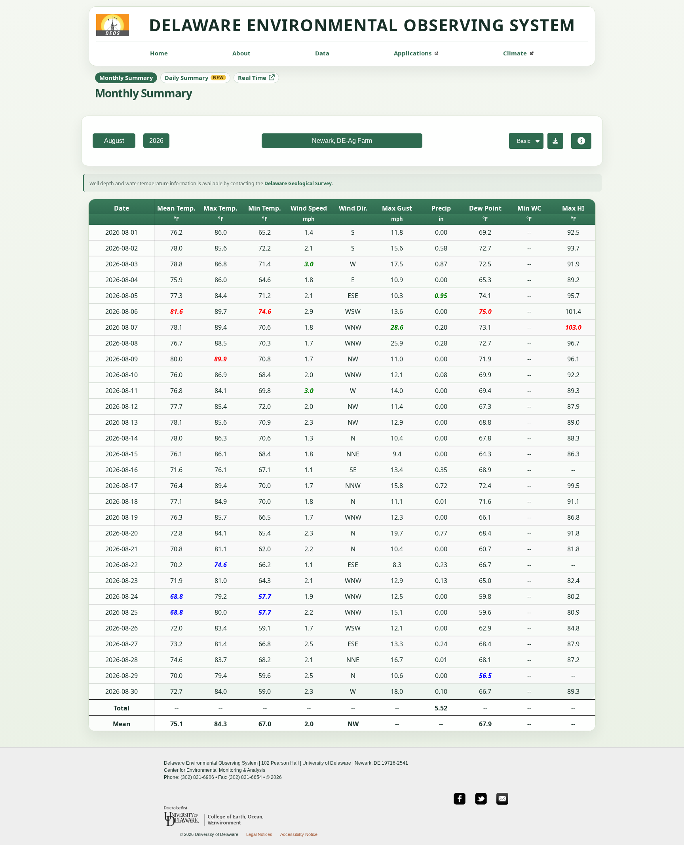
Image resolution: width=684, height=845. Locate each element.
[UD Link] (182, 823)
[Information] (581, 141)
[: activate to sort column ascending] (121, 219)
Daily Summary (194, 78)
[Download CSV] (555, 141)
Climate (515, 53)
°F (176, 218)
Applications (412, 53)
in (441, 218)
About (241, 53)
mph (309, 218)
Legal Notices (259, 834)
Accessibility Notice (298, 834)
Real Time (252, 78)
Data (322, 53)
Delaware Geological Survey (298, 183)
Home (159, 53)
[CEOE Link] (231, 823)
